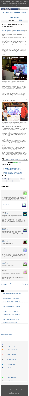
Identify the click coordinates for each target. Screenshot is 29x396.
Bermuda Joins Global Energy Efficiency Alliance (12, 303)
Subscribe (26, 1)
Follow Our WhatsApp (12, 377)
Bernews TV (10, 367)
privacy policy (4, 392)
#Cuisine (3, 181)
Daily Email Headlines (12, 374)
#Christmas (22, 178)
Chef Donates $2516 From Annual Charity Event (13, 172)
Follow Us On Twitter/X (11, 346)
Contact (21, 1)
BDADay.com (5, 3)
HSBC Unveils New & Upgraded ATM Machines (11, 306)
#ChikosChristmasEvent (14, 178)
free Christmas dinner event (19, 30)
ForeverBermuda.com (13, 3)
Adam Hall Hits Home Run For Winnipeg (10, 309)
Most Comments (7, 291)
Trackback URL (3, 188)
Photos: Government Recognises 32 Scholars (11, 319)
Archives (19, 291)
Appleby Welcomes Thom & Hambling (10, 322)
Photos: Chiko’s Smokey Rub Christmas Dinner (13, 168)
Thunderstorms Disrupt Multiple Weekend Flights (12, 293)
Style (12, 15)
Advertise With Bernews (11, 359)
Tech (15, 15)
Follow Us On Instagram (11, 354)
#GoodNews (9, 181)
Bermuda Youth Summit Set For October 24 (10, 311)
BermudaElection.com (22, 3)
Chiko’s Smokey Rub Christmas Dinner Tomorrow (13, 166)
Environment (23, 12)
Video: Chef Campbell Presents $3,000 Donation (13, 25)
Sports (7, 15)
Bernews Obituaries (11, 369)
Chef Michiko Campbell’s (6, 30)
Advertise (17, 1)
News (4, 15)
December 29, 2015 (6, 204)
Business (7, 12)
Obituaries (19, 15)
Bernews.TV (14, 5)
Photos (24, 15)
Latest (3, 291)
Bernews (14, 388)
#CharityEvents (5, 178)
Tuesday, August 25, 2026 (5, 1)
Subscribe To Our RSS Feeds (12, 349)
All (3, 12)
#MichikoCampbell (16, 181)
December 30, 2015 (5, 263)
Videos (11, 17)
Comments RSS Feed (10, 188)
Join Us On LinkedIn (11, 364)
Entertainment (17, 12)
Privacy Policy (10, 380)
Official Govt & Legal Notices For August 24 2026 (11, 301)
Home (13, 1)
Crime (11, 12)
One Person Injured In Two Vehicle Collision (11, 298)
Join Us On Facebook (11, 344)
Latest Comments (14, 291)
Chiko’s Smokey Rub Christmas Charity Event (12, 170)
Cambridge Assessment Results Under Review (11, 314)
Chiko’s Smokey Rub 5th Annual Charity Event (12, 169)
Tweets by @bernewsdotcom (6, 334)
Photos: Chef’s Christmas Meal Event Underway (13, 173)
